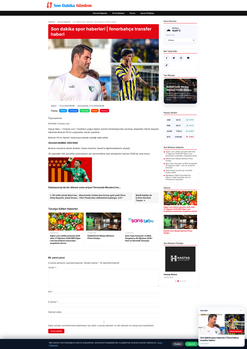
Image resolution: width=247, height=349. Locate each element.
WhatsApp (84, 111)
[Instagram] (181, 58)
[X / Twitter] (174, 58)
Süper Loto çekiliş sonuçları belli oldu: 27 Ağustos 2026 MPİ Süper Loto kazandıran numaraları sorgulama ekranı (181, 154)
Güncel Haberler (100, 13)
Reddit (94, 111)
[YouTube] (188, 58)
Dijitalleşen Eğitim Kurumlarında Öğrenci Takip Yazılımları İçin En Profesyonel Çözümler (178, 177)
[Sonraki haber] (193, 83)
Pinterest (104, 111)
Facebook (73, 111)
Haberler (51, 22)
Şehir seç (170, 35)
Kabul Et (191, 344)
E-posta (53, 302)
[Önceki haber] (187, 83)
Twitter (63, 111)
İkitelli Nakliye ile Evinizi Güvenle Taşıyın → (144, 198)
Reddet (178, 344)
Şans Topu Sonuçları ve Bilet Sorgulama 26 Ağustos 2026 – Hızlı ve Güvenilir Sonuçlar (181, 165)
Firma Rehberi (118, 13)
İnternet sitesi (54, 312)
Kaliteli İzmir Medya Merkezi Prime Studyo (179, 160)
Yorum (52, 267)
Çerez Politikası (147, 13)
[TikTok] (167, 65)
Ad (50, 291)
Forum (132, 13)
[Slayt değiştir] (176, 281)
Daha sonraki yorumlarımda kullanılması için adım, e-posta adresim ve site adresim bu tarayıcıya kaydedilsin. (101, 325)
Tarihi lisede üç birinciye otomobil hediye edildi (179, 171)
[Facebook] (167, 58)
